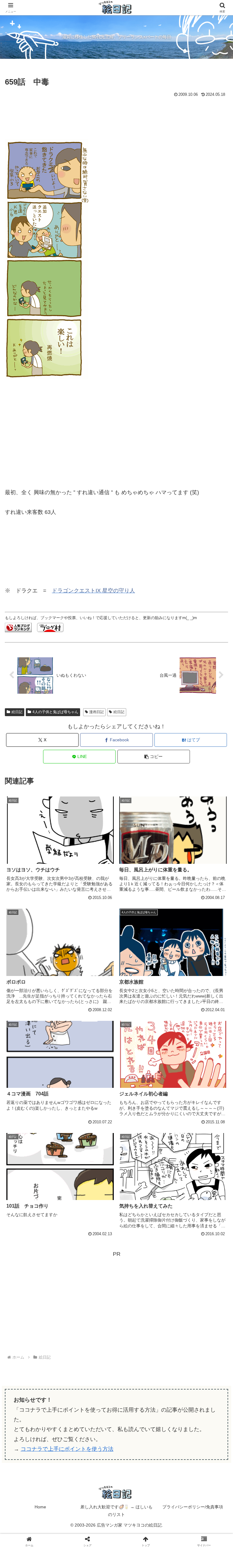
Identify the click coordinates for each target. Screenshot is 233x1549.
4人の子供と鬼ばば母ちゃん (55, 712)
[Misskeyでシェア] (194, 1521)
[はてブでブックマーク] (194, 1538)
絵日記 (17, 712)
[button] (153, 756)
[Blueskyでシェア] (142, 1521)
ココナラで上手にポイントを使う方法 (67, 1449)
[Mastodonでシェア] (91, 1521)
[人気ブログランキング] (18, 627)
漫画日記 (96, 712)
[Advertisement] (116, 115)
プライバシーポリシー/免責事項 (192, 1506)
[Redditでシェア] (142, 1538)
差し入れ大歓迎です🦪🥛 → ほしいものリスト (116, 1510)
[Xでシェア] (38, 1521)
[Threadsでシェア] (91, 1538)
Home (40, 1506)
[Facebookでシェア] (38, 1538)
